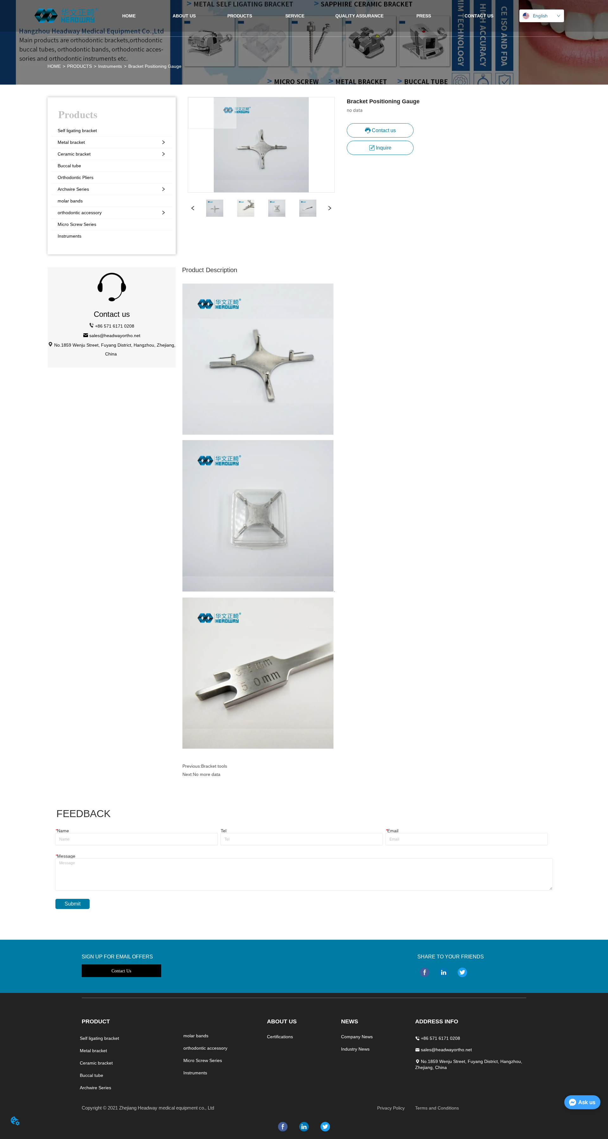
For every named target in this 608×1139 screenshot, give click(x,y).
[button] (239, 16)
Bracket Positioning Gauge (154, 66)
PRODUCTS (79, 66)
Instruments (110, 66)
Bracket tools (214, 766)
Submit (72, 903)
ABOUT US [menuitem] (184, 15)
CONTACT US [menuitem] (479, 15)
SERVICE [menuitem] (294, 15)
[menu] (304, 16)
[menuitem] (239, 16)
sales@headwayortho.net (114, 335)
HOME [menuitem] (129, 15)
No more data (206, 774)
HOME (54, 66)
